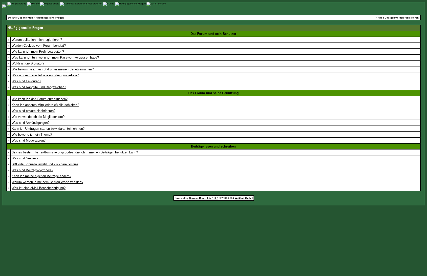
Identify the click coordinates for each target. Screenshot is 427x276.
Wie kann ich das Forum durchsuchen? (39, 99)
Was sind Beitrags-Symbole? (32, 170)
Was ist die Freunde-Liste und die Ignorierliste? (45, 75)
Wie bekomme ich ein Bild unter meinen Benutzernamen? (53, 69)
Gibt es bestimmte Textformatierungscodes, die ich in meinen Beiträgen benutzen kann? (75, 152)
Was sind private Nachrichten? (33, 111)
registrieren (412, 17)
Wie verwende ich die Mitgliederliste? (38, 117)
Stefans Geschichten (20, 17)
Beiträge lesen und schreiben (213, 146)
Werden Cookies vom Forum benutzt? (39, 45)
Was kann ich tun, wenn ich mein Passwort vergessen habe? (55, 57)
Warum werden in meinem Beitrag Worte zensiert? (47, 182)
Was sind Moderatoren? (28, 140)
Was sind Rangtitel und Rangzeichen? (39, 87)
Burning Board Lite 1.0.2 (203, 198)
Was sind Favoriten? (26, 81)
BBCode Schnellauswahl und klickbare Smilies (45, 164)
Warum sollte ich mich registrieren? (37, 40)
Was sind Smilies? (25, 158)
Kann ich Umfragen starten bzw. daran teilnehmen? (48, 128)
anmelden (398, 17)
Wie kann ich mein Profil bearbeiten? (38, 51)
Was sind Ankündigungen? (30, 123)
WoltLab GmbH (244, 198)
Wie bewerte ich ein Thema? (32, 134)
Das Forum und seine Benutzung (213, 93)
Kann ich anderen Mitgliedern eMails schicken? (45, 105)
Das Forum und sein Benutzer (213, 34)
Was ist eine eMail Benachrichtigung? (38, 188)
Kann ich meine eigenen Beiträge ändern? (41, 176)
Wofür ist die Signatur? (28, 63)
